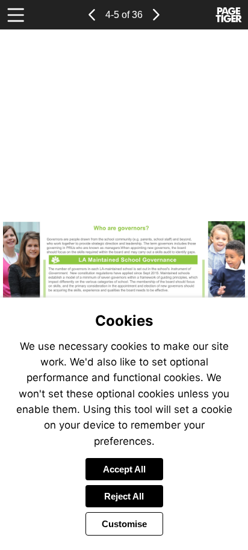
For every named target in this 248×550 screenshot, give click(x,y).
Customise (124, 524)
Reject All (124, 496)
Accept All (124, 469)
